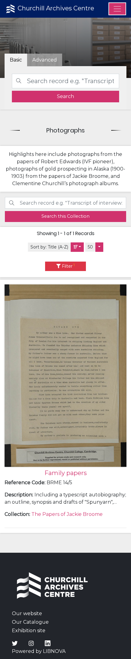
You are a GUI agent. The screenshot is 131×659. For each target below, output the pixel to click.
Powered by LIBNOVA (39, 651)
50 (90, 247)
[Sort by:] (77, 247)
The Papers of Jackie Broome (67, 514)
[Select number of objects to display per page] (99, 247)
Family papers (65, 473)
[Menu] (117, 8)
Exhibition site (28, 630)
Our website (27, 613)
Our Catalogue (30, 622)
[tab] (44, 60)
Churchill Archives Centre (55, 8)
